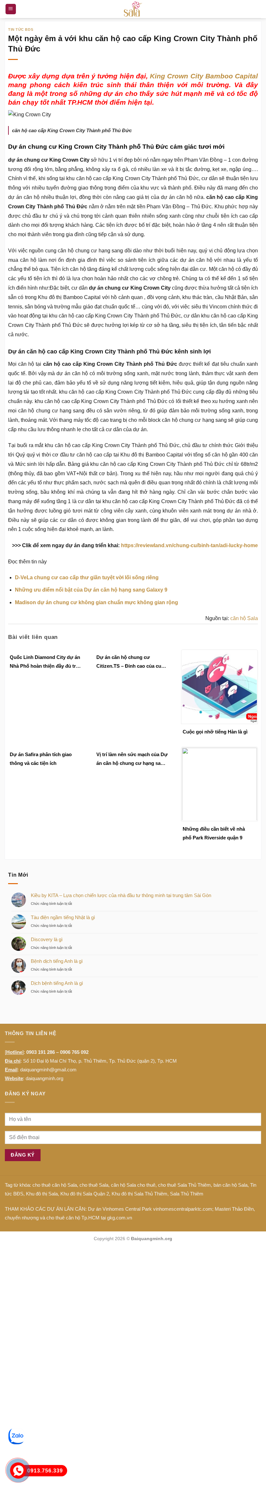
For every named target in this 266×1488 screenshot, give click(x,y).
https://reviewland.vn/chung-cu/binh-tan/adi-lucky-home (189, 545)
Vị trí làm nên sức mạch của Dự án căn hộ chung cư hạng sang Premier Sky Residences (132, 759)
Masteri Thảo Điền (234, 1209)
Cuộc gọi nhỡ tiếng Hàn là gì (215, 731)
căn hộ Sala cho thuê (133, 1185)
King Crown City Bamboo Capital (204, 76)
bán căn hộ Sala (230, 1185)
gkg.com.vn (119, 1217)
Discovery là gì (47, 939)
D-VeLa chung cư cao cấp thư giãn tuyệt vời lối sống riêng (87, 577)
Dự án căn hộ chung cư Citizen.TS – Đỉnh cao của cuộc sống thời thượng (131, 662)
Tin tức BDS (20, 29)
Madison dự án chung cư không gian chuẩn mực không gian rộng (96, 602)
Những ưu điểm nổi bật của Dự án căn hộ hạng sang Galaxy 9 (91, 590)
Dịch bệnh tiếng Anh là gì (57, 983)
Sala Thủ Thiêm (186, 1193)
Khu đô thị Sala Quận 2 (84, 1193)
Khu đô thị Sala (42, 1193)
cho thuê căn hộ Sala (54, 1185)
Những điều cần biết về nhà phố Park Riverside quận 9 (214, 833)
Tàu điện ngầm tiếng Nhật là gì (63, 917)
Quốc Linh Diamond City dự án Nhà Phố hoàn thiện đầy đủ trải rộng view (45, 662)
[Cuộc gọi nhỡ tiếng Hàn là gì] (219, 686)
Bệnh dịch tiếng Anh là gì (57, 961)
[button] (11, 9)
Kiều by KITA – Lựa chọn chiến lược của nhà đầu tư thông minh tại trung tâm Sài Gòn (121, 895)
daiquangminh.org (44, 1078)
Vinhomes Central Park (127, 1209)
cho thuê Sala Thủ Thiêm (184, 1185)
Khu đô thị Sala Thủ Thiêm (139, 1193)
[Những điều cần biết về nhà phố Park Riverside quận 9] (219, 783)
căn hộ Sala (244, 618)
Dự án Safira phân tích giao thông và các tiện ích (41, 759)
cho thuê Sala (93, 1185)
